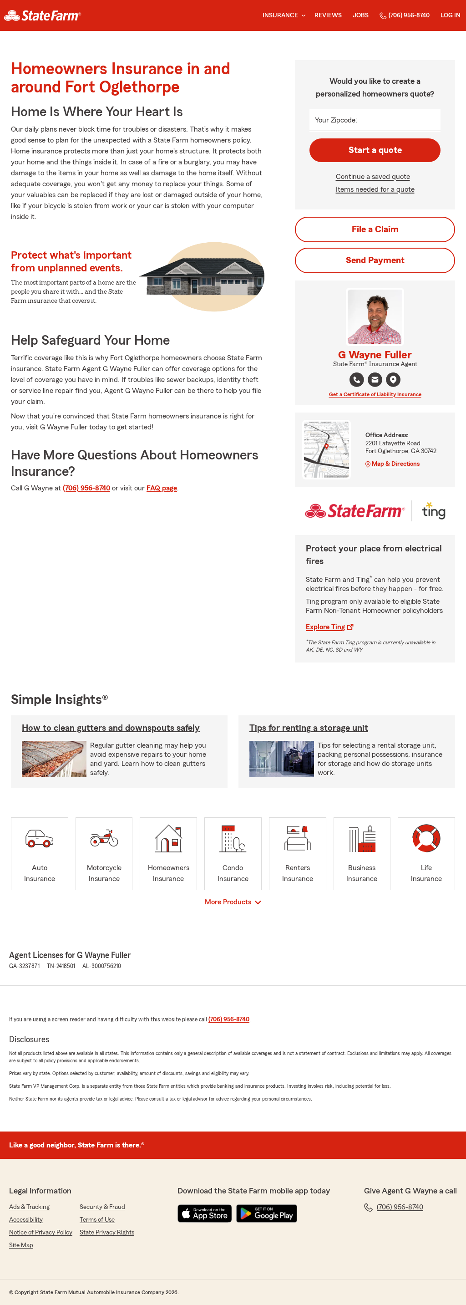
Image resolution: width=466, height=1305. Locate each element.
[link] (42, 15)
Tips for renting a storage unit (308, 728)
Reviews (328, 15)
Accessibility (26, 1220)
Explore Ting (325, 627)
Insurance (280, 15)
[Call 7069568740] (357, 379)
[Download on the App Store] (204, 1213)
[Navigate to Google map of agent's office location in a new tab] (393, 379)
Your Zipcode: (336, 120)
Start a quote (375, 150)
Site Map (21, 1245)
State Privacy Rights (107, 1232)
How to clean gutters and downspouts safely (111, 728)
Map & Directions (396, 464)
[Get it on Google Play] (266, 1213)
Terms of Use (97, 1220)
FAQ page (162, 488)
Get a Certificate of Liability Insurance (375, 394)
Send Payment (375, 260)
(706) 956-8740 (409, 15)
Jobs (361, 15)
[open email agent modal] (375, 380)
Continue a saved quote (373, 176)
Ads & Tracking (29, 1207)
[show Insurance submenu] (301, 16)
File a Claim (375, 229)
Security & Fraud (102, 1207)
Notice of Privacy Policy (40, 1232)
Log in (451, 15)
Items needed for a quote (375, 189)
